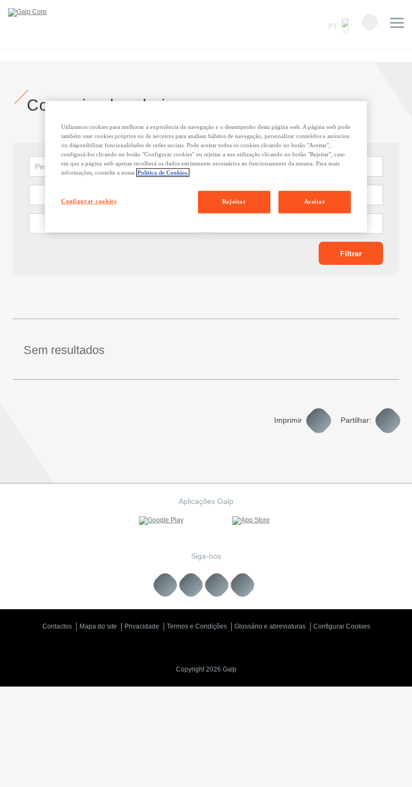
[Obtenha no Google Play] (161, 521)
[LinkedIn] (165, 585)
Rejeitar (234, 201)
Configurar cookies (88, 201)
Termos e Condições (197, 626)
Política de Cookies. (162, 172)
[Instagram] (217, 585)
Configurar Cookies (341, 626)
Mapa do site (98, 626)
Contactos (57, 626)
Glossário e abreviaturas (270, 626)
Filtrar (351, 253)
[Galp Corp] (27, 12)
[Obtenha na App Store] (251, 521)
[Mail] (242, 585)
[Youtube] (191, 585)
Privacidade (141, 626)
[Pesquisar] (369, 22)
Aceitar (315, 201)
